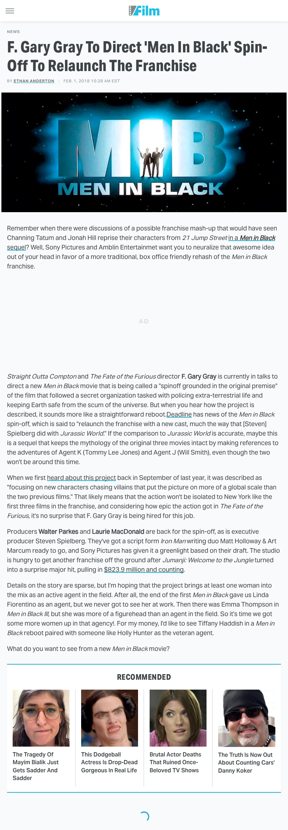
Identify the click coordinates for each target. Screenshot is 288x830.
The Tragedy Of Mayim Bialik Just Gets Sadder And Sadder (36, 766)
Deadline (179, 414)
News (13, 32)
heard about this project (81, 478)
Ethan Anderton (34, 80)
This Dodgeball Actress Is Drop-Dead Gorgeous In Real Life (109, 762)
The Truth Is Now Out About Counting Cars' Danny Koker (246, 762)
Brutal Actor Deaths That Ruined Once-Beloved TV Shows (175, 762)
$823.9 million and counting (144, 569)
